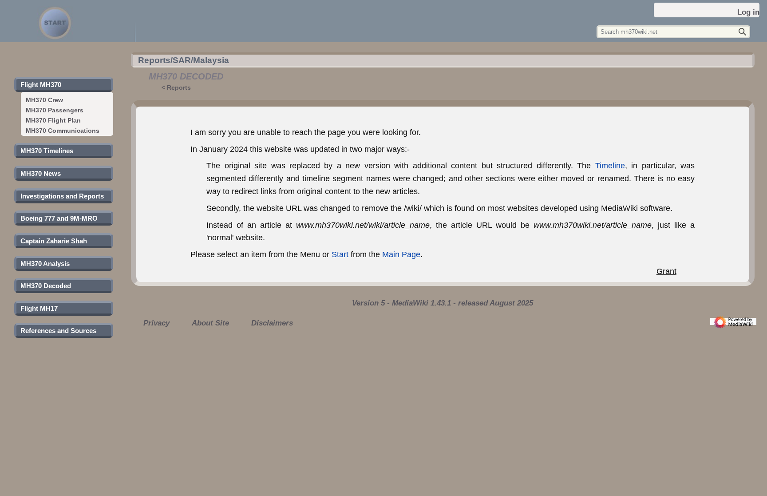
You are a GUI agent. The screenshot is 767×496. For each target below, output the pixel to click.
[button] (40, 84)
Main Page (401, 254)
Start (340, 254)
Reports (179, 87)
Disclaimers (272, 323)
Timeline (610, 165)
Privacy (156, 323)
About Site (210, 323)
